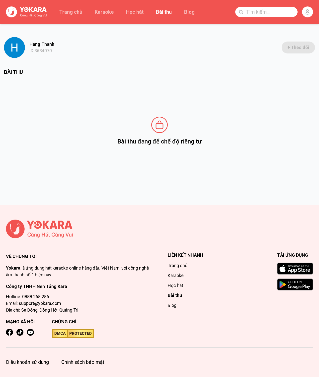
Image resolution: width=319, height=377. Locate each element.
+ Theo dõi (298, 47)
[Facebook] (9, 332)
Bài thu (164, 12)
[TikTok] (19, 332)
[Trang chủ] (79, 229)
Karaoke (104, 12)
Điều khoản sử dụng (27, 362)
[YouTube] (30, 332)
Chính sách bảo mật (82, 362)
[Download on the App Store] (295, 269)
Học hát (135, 12)
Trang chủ (70, 12)
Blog (189, 12)
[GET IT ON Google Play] (295, 284)
